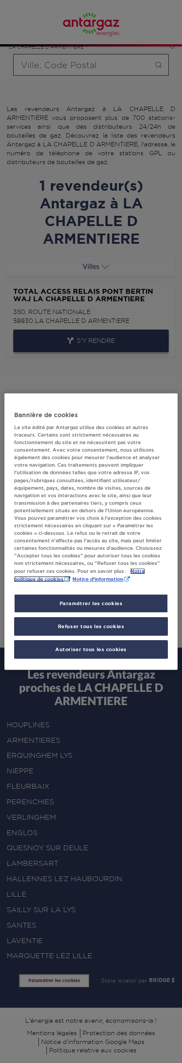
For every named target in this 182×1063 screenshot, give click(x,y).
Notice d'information (97, 579)
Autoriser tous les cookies (91, 649)
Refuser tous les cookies (91, 626)
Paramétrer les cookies (91, 603)
